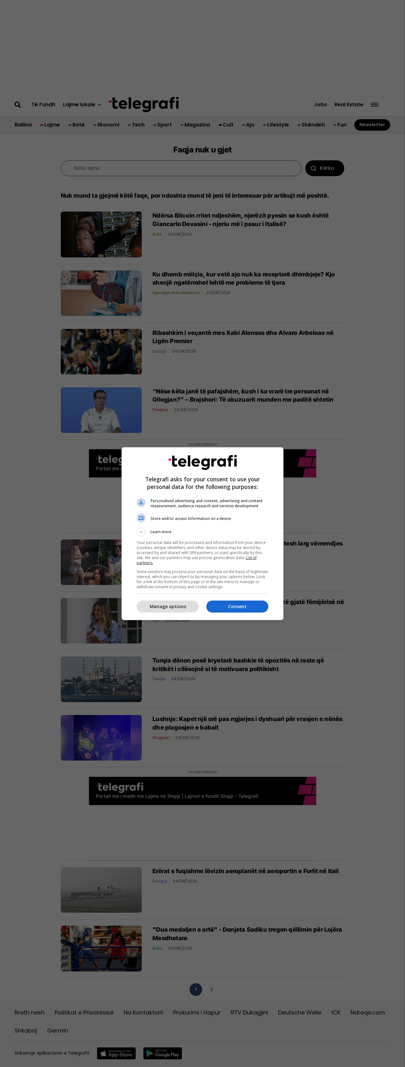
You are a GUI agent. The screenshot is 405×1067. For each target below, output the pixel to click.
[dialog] (203, 533)
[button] (202, 531)
